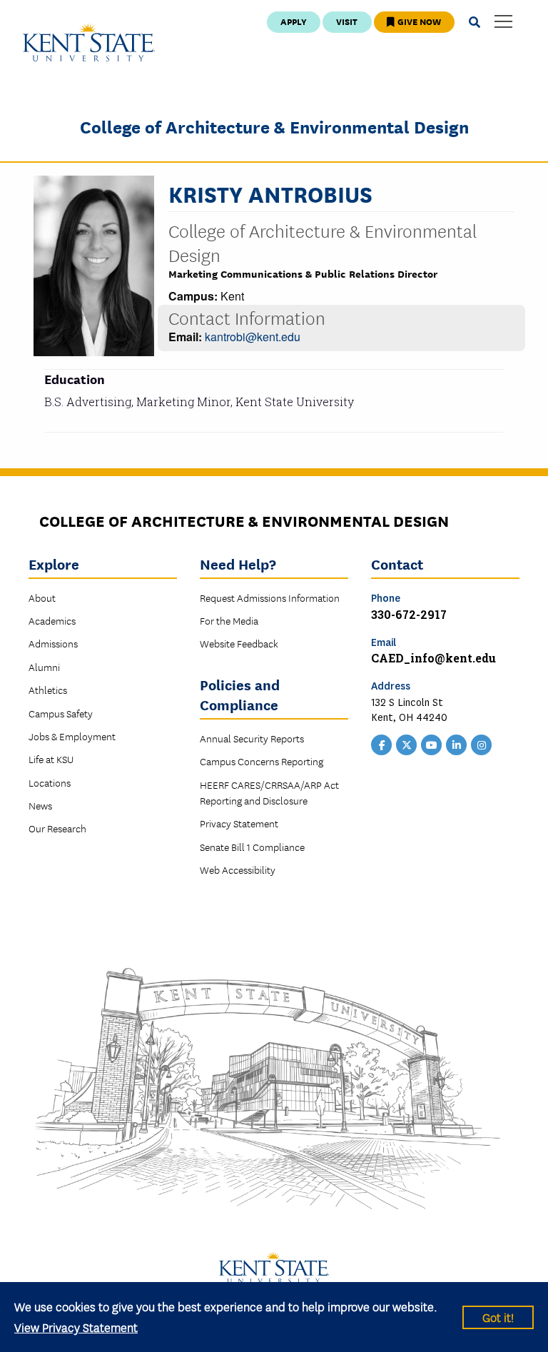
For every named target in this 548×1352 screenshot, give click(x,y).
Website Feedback (239, 643)
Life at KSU (51, 759)
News (40, 805)
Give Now (418, 21)
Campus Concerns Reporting (261, 761)
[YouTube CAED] (431, 744)
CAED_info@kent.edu (433, 657)
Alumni (44, 667)
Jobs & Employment (72, 736)
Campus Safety (61, 713)
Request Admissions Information (270, 597)
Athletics (48, 689)
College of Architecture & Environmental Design (274, 125)
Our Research (57, 828)
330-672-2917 (409, 614)
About (42, 597)
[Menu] (503, 22)
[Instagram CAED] (481, 744)
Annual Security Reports (252, 738)
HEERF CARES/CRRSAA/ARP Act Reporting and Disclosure (269, 792)
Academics (52, 620)
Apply (293, 21)
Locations (50, 782)
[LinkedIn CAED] (456, 744)
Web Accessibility (237, 869)
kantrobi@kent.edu (252, 336)
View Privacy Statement (76, 1327)
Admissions (53, 643)
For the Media (229, 620)
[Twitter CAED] (406, 744)
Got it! (498, 1317)
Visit (346, 21)
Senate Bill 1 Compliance (252, 846)
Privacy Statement (239, 823)
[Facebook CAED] (381, 744)
